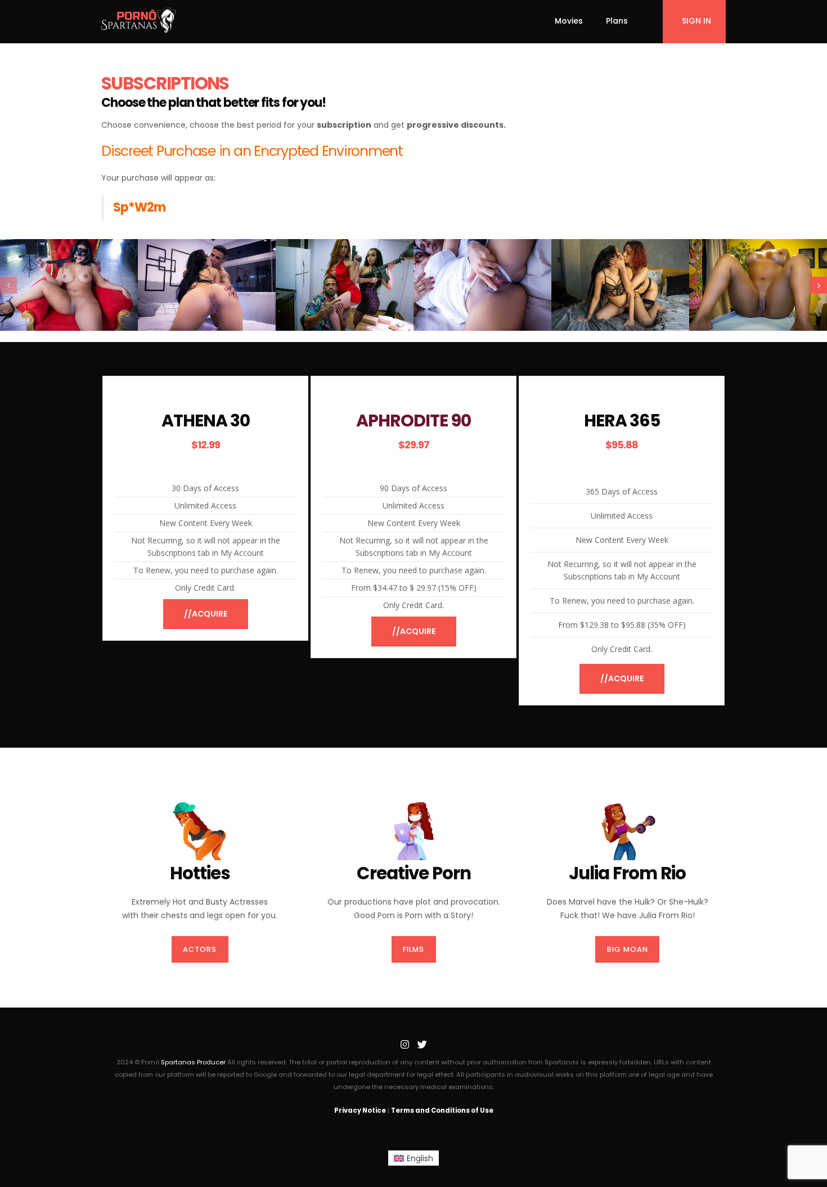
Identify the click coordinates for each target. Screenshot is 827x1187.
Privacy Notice (360, 1110)
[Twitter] (422, 1044)
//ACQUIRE (205, 613)
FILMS (413, 949)
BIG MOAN (627, 949)
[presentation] (8, 285)
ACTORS (200, 949)
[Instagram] (404, 1044)
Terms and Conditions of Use (442, 1110)
